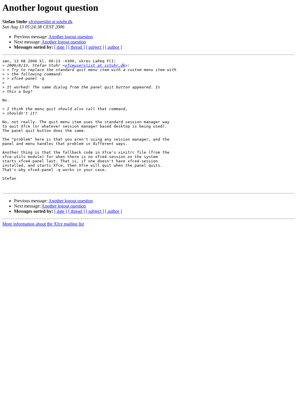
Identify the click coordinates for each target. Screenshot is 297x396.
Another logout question (70, 36)
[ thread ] (76, 47)
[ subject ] (95, 47)
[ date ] (60, 47)
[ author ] (113, 47)
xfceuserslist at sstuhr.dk (50, 21)
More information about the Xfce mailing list (43, 223)
